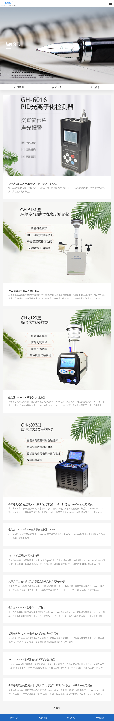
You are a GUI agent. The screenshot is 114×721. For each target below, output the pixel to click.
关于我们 (43, 718)
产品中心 (71, 718)
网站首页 (14, 718)
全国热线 (100, 718)
